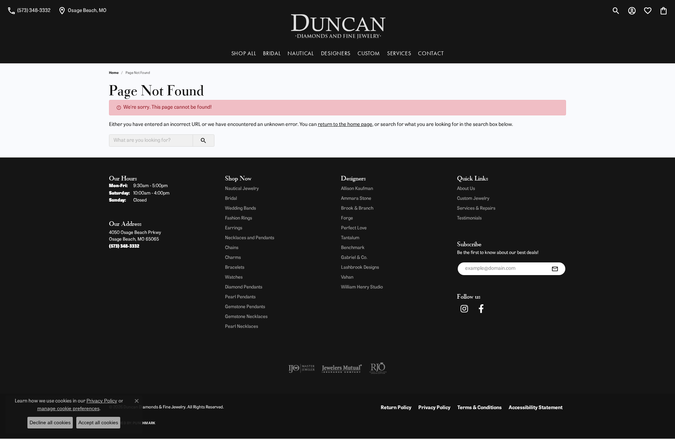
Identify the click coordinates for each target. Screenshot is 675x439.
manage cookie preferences (68, 408)
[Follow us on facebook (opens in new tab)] (481, 309)
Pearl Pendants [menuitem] (240, 297)
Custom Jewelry (473, 198)
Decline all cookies (50, 422)
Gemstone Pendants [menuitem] (245, 307)
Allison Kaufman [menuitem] (357, 188)
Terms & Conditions (479, 408)
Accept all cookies (98, 422)
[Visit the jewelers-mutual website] (342, 368)
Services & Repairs (476, 208)
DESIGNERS (336, 53)
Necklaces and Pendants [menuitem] (249, 238)
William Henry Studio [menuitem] (362, 287)
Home (113, 73)
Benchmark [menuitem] (353, 248)
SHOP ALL (243, 53)
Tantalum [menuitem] (350, 238)
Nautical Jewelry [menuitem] (242, 188)
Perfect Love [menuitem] (354, 228)
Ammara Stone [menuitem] (356, 198)
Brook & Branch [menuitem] (357, 208)
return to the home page (345, 124)
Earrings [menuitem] (233, 228)
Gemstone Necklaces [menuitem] (246, 316)
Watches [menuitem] (234, 277)
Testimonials (469, 218)
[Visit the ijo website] (301, 368)
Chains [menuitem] (231, 248)
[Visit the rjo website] (378, 368)
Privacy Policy (434, 408)
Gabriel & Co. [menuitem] (354, 257)
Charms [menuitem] (233, 257)
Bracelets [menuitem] (234, 267)
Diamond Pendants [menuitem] (243, 287)
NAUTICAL (301, 53)
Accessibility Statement (535, 408)
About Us (466, 188)
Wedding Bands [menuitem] (240, 208)
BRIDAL (272, 53)
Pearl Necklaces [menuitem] (241, 326)
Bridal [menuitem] (231, 198)
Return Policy (396, 408)
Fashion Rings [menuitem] (238, 218)
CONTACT (431, 53)
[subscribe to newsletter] (554, 268)
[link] (29, 11)
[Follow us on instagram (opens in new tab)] (464, 309)
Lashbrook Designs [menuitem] (360, 267)
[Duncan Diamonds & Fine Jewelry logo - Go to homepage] (338, 26)
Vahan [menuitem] (347, 277)
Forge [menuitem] (347, 218)
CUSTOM (369, 53)
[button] (616, 11)
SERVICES (399, 53)
